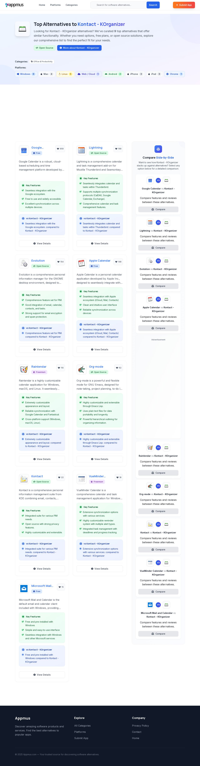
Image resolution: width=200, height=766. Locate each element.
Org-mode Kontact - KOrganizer (158, 494)
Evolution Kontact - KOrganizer (158, 269)
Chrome (176, 74)
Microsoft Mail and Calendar (41, 586)
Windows (27, 74)
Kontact (37, 476)
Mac (48, 74)
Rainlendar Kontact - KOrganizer (158, 455)
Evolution (38, 260)
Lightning (95, 147)
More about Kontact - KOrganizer (81, 47)
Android (115, 74)
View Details (44, 243)
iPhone (136, 74)
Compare (160, 209)
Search (153, 5)
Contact (136, 731)
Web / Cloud (90, 74)
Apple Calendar (99, 260)
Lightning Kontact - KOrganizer (158, 230)
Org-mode (96, 366)
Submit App (185, 5)
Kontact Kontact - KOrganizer (158, 532)
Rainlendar (38, 366)
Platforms (55, 5)
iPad (155, 74)
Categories (72, 5)
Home (42, 5)
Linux (66, 74)
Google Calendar (37, 148)
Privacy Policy (140, 725)
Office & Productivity (42, 61)
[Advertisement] (100, 118)
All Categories (82, 725)
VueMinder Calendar (96, 476)
